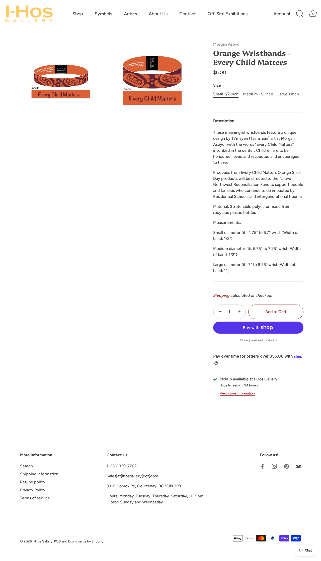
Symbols (103, 14)
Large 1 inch (288, 94)
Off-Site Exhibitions (228, 14)
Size (217, 85)
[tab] (258, 205)
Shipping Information (39, 474)
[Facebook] (262, 466)
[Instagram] (274, 466)
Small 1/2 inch (225, 94)
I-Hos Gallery (42, 541)
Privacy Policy (32, 490)
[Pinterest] (286, 466)
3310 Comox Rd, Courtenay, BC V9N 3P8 (144, 486)
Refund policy (32, 482)
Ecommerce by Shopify (85, 541)
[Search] (299, 13)
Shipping (221, 295)
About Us (158, 14)
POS (57, 541)
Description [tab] (223, 120)
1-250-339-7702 (122, 466)
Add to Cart (275, 311)
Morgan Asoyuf (227, 44)
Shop (77, 14)
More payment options (258, 340)
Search (26, 466)
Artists (130, 14)
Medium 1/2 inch (258, 94)
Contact (187, 14)
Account (282, 14)
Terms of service (35, 498)
